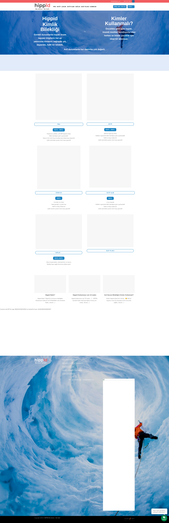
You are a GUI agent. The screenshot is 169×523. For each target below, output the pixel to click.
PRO (54, 6)
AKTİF (59, 6)
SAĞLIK (77, 6)
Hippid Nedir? (50, 295)
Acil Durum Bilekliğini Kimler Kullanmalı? (119, 295)
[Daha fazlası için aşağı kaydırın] (84, 347)
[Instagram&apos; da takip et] (133, 1)
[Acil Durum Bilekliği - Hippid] (42, 6)
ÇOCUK (64, 6)
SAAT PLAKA (85, 6)
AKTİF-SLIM (70, 6)
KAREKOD (93, 6)
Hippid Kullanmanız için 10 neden (84, 295)
